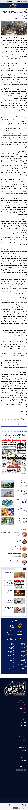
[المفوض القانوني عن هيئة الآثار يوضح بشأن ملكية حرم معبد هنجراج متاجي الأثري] (7, 521)
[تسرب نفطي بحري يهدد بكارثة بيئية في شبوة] (19, 575)
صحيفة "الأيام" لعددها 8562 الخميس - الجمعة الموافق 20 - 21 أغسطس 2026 (14, 436)
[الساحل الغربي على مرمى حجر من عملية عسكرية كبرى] (19, 593)
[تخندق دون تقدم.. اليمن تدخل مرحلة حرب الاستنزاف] (19, 601)
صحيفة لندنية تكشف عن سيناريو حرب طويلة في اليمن (8, 608)
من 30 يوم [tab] (17, 568)
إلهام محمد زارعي (18, 561)
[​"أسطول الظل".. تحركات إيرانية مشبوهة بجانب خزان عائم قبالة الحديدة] (7, 493)
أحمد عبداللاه (19, 541)
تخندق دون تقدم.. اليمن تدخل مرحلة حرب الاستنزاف (8, 599)
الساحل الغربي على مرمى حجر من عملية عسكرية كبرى (8, 591)
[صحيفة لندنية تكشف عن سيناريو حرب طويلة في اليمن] (19, 610)
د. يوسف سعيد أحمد (17, 535)
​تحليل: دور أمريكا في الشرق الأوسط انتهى (22, 509)
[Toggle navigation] (25, 5)
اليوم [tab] (24, 568)
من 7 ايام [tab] (21, 568)
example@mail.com (21, 704)
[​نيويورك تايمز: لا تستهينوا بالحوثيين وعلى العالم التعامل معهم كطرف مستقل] (7, 484)
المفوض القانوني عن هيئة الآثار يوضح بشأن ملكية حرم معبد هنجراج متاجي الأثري (21, 519)
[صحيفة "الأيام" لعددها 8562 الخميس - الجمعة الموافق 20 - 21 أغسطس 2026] (14, 456)
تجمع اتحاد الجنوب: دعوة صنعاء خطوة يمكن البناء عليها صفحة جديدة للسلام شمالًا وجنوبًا (21, 501)
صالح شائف (19, 555)
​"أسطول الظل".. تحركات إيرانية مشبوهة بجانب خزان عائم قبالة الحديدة (21, 491)
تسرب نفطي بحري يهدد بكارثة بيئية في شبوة (9, 573)
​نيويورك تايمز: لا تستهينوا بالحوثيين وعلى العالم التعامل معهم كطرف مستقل (21, 482)
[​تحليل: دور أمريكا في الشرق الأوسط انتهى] (7, 512)
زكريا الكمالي (23, 9)
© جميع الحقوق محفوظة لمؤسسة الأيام (16, 801)
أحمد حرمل (19, 548)
